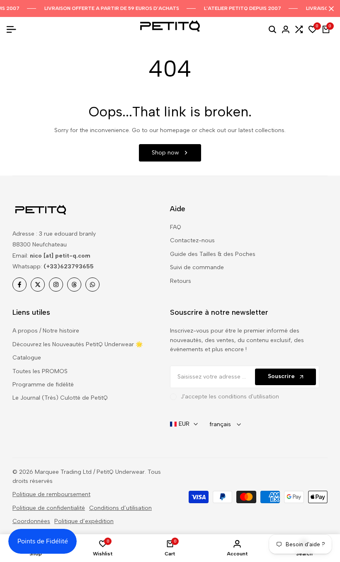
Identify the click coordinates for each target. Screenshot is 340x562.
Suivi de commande (197, 267)
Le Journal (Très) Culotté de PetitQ (60, 397)
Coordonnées (31, 521)
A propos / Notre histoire (45, 330)
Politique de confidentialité (48, 507)
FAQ (175, 227)
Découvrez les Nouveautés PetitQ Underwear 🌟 (77, 344)
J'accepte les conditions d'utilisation (230, 396)
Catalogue (26, 357)
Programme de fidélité (43, 384)
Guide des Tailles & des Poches (212, 254)
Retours (180, 281)
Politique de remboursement (51, 494)
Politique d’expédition (84, 521)
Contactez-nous (192, 240)
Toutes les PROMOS (40, 371)
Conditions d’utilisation (120, 507)
